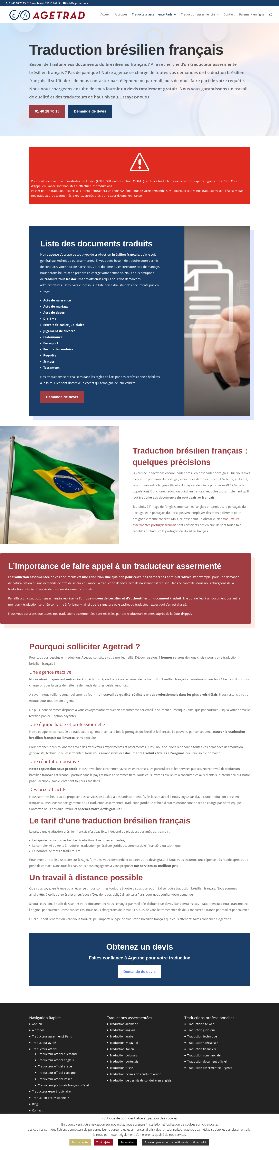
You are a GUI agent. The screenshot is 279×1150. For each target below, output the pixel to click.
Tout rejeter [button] (103, 1142)
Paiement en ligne (251, 14)
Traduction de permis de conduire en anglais (141, 1080)
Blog (35, 1104)
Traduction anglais (122, 1030)
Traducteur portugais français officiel (63, 1085)
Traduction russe (121, 1068)
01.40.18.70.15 (17, 3)
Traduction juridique (201, 1030)
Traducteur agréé (44, 1043)
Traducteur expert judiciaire (51, 1091)
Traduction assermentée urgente (209, 1068)
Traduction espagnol (124, 1043)
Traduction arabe (121, 1036)
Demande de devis (90, 111)
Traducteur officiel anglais (56, 1060)
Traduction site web (200, 1024)
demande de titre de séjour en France (69, 583)
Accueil (105, 14)
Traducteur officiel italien (55, 1079)
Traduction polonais (123, 1055)
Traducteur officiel (44, 1049)
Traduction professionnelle (50, 1098)
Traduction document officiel (207, 1061)
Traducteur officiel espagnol (57, 1073)
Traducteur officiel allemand (57, 1054)
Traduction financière (202, 1049)
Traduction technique (202, 1036)
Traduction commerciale (204, 1055)
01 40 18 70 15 (47, 111)
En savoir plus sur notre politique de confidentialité (175, 1142)
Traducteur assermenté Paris (152, 14)
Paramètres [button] (128, 1142)
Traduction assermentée (198, 14)
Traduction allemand (124, 1024)
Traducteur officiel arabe (55, 1066)
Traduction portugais (124, 1061)
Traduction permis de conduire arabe (135, 1074)
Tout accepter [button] (80, 1142)
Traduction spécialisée (202, 1043)
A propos (121, 14)
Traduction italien (122, 1049)
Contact (229, 14)
